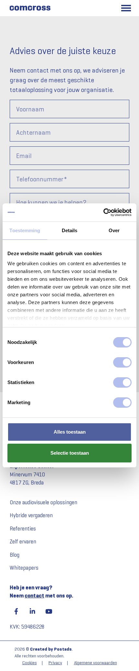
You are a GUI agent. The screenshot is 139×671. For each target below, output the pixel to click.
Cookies (29, 662)
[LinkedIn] (32, 611)
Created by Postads (51, 649)
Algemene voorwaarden (95, 662)
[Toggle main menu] (126, 8)
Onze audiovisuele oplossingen (43, 502)
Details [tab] (70, 230)
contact (34, 595)
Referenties (23, 528)
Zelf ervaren (23, 541)
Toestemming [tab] (24, 230)
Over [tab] (114, 230)
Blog (14, 555)
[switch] (122, 362)
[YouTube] (48, 611)
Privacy (55, 662)
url (8, 40)
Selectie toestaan (69, 453)
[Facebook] (16, 611)
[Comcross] (29, 8)
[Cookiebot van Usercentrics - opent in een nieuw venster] (103, 212)
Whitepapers (24, 567)
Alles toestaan (70, 432)
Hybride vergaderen (31, 515)
